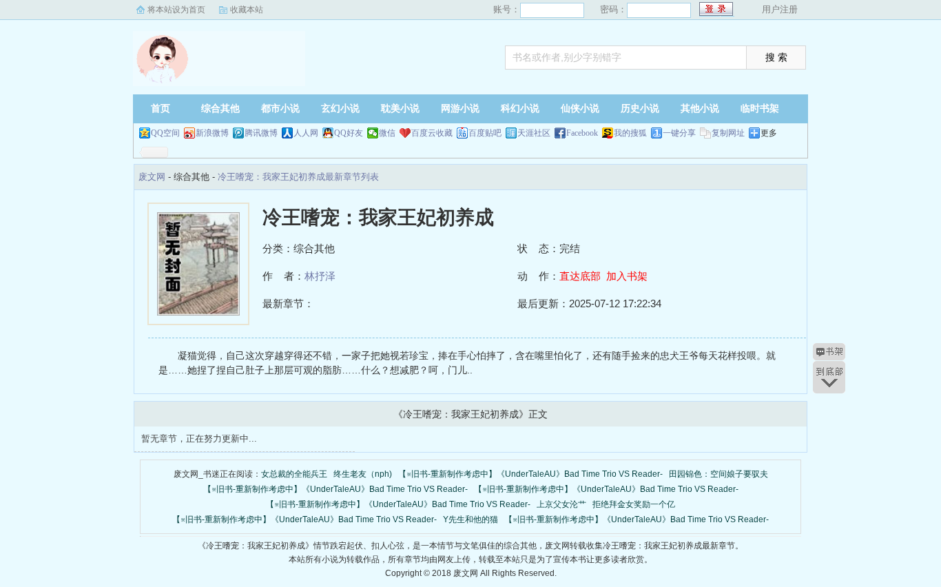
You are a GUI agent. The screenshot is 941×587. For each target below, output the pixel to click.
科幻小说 (520, 108)
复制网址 (728, 133)
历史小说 (640, 108)
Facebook (582, 133)
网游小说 (460, 108)
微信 (387, 133)
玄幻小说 (340, 108)
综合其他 (220, 108)
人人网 (305, 133)
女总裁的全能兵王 (294, 474)
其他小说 (700, 108)
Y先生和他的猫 (470, 519)
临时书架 (760, 108)
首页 (160, 108)
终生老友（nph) (362, 474)
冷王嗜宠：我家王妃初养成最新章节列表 (298, 177)
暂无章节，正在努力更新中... (199, 438)
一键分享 (679, 133)
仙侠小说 (580, 108)
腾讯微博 (261, 133)
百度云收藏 (432, 133)
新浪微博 (212, 133)
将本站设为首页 (176, 9)
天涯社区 (533, 133)
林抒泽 (319, 276)
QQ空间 (165, 133)
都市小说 (280, 108)
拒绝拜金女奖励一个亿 (633, 504)
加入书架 (627, 276)
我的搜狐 (630, 133)
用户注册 (780, 9)
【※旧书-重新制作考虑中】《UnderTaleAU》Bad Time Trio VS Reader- (530, 474)
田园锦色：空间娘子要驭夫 (718, 474)
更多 (769, 133)
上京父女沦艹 (561, 504)
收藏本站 (246, 9)
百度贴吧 (484, 133)
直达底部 (580, 276)
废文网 (219, 58)
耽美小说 (400, 108)
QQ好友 (348, 133)
